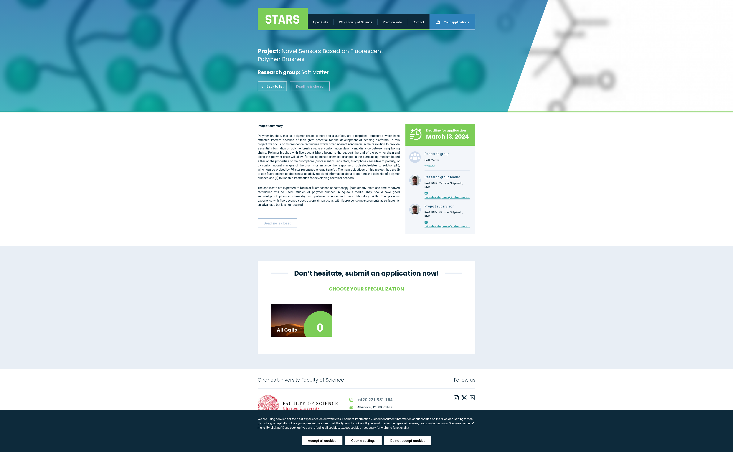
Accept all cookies (322, 441)
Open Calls (320, 22)
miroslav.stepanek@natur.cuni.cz (447, 197)
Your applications (456, 22)
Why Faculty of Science (355, 22)
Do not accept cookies (407, 441)
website (430, 166)
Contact (418, 22)
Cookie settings (363, 441)
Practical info (392, 22)
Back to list (275, 86)
